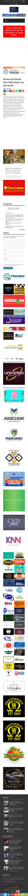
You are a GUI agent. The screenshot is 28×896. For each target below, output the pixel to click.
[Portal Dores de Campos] (14, 11)
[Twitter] (7, 91)
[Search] (24, 1)
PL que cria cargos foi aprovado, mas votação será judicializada (16, 803)
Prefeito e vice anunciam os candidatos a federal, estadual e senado (16, 862)
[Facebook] (4, 91)
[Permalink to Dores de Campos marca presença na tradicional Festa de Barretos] (6, 843)
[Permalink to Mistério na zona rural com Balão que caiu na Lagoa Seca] (6, 818)
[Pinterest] (10, 91)
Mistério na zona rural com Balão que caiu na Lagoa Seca (16, 816)
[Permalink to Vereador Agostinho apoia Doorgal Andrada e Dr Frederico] (6, 850)
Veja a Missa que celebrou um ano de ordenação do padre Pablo (14, 31)
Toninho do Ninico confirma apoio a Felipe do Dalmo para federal (16, 868)
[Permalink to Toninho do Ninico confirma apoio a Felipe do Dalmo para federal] (6, 870)
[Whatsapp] (16, 91)
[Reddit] (22, 91)
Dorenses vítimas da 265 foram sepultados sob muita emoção (16, 830)
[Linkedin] (19, 91)
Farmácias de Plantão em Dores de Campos (14, 878)
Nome (5, 249)
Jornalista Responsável (9, 881)
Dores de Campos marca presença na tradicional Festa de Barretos (15, 842)
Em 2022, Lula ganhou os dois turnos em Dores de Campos (15, 855)
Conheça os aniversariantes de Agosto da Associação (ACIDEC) (16, 810)
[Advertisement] (14, 53)
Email (5, 254)
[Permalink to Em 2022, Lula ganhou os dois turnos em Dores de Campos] (6, 857)
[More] (4, 94)
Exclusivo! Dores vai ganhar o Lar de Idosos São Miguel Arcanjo (16, 823)
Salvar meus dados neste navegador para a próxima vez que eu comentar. (13, 265)
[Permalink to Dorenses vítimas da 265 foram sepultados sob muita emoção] (6, 832)
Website (5, 258)
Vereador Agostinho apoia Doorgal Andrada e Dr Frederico (15, 848)
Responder (22, 229)
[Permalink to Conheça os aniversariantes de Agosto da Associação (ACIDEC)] (6, 811)
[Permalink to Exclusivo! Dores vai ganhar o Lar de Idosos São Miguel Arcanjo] (6, 825)
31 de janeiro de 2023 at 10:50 (13, 209)
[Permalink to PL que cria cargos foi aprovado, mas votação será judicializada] (6, 805)
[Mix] (13, 91)
